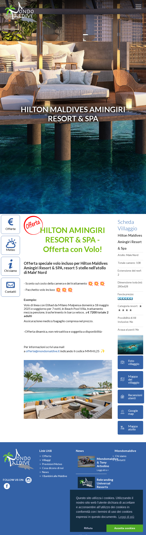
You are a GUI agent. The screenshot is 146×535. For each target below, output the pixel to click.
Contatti (120, 460)
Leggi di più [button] (126, 516)
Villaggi (46, 460)
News (45, 472)
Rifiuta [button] (88, 528)
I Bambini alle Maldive (54, 476)
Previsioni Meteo (52, 464)
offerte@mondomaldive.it (43, 351)
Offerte (46, 456)
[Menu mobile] (138, 7)
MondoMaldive (21, 12)
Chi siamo (120, 456)
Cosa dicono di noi (52, 468)
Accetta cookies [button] (124, 528)
